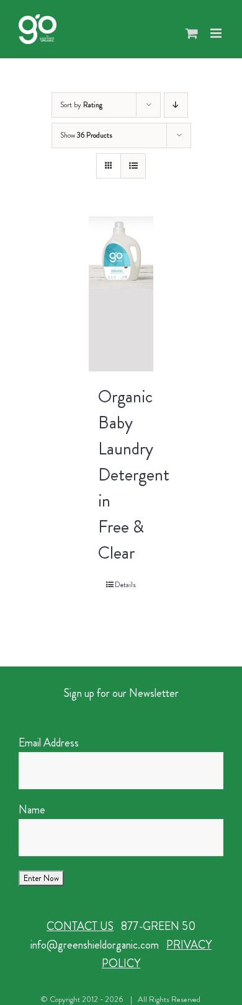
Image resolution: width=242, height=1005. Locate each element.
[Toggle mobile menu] (216, 33)
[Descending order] (176, 105)
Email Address (49, 743)
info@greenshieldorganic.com (94, 945)
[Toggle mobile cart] (192, 33)
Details (125, 584)
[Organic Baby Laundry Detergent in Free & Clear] (121, 293)
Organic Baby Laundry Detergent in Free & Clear (133, 474)
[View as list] (133, 166)
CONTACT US (80, 926)
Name (32, 810)
